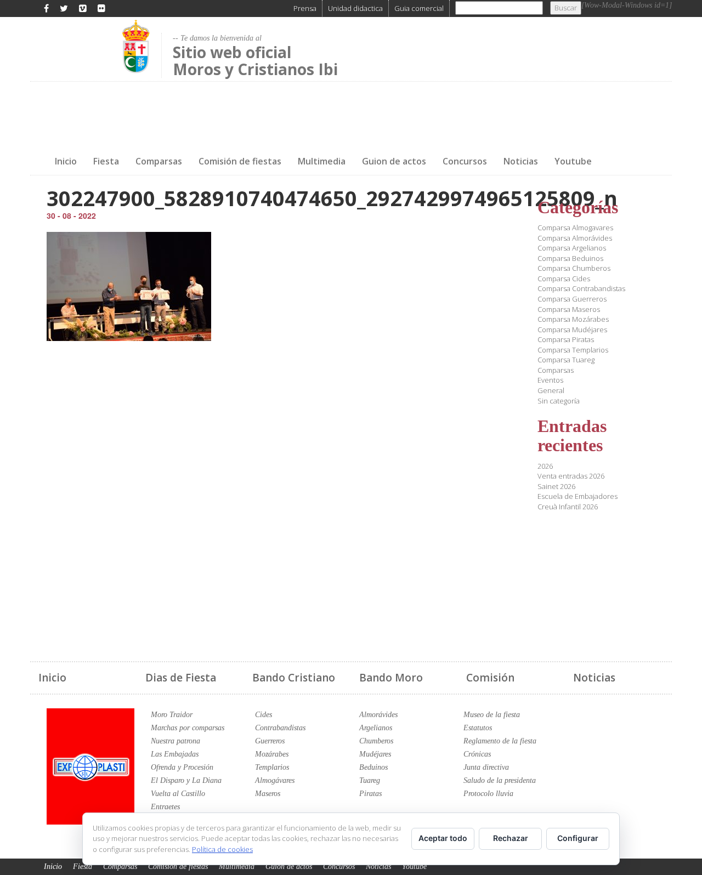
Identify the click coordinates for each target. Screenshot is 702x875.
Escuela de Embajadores (577, 496)
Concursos (465, 161)
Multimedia (322, 161)
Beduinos (373, 767)
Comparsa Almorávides (574, 238)
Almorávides (378, 715)
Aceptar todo (442, 838)
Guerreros (270, 741)
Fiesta (106, 161)
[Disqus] (273, 494)
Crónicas (477, 754)
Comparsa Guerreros (572, 299)
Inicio (66, 161)
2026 (545, 466)
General (550, 390)
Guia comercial (419, 8)
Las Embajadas (175, 754)
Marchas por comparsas (187, 728)
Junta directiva (486, 767)
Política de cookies (222, 849)
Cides (263, 715)
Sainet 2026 (556, 486)
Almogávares (275, 780)
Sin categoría (558, 401)
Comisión (490, 678)
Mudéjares (375, 754)
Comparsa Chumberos (573, 268)
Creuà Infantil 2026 (567, 507)
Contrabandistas (280, 728)
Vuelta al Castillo (178, 793)
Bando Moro (391, 678)
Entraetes (165, 807)
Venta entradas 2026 (570, 476)
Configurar (577, 838)
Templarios (272, 767)
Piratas (370, 793)
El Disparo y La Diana (186, 780)
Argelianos (375, 728)
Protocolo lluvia (488, 793)
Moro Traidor (172, 715)
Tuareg (369, 780)
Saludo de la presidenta (499, 780)
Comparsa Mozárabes (573, 319)
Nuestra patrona (175, 741)
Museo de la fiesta (491, 715)
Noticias (520, 161)
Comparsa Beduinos (570, 258)
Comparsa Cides (563, 278)
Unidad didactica (355, 8)
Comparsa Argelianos (571, 248)
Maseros (267, 793)
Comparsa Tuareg (566, 360)
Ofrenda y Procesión (182, 767)
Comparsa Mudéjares (572, 329)
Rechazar (510, 838)
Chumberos (376, 741)
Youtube (573, 161)
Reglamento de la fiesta (499, 741)
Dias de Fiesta (180, 678)
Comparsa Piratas (565, 339)
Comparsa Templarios (572, 350)
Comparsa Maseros (568, 309)
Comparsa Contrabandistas (581, 288)
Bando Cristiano (293, 678)
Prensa (304, 8)
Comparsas (158, 161)
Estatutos (477, 728)
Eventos (550, 380)
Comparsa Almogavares (575, 227)
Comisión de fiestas (240, 161)
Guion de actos (394, 161)
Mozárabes (271, 754)
